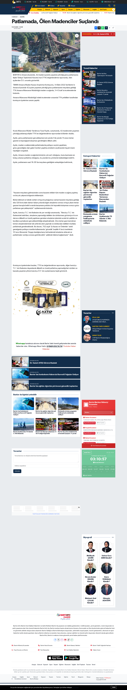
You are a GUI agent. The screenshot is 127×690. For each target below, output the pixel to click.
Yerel (93, 664)
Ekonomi (86, 9)
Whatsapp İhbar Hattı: (45, 346)
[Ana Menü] (113, 6)
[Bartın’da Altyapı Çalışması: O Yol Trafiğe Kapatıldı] (46, 424)
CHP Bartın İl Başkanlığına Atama (101, 339)
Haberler (15, 17)
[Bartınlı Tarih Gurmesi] (87, 328)
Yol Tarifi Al (101, 422)
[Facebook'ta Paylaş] (96, 27)
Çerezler (75, 687)
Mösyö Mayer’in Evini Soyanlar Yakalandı (102, 330)
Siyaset (55, 9)
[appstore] (55, 658)
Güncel (47, 9)
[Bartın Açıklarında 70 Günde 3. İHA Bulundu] (23, 424)
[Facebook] (55, 639)
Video (52, 6)
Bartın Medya (34, 679)
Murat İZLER (96, 335)
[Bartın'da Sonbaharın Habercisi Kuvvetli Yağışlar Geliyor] (23, 403)
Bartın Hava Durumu (46, 645)
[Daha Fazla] (106, 27)
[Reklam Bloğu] (46, 297)
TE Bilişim (107, 678)
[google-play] (72, 658)
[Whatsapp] (71, 639)
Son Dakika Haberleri (72, 650)
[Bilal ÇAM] (87, 319)
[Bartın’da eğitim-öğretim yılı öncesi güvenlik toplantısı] (46, 403)
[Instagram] (61, 639)
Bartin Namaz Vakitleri (73, 645)
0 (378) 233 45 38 (90, 422)
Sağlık (95, 9)
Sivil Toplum (104, 9)
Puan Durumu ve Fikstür (21, 650)
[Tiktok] (68, 639)
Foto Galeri (41, 6)
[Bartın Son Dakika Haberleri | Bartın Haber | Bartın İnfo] (19, 9)
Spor (63, 9)
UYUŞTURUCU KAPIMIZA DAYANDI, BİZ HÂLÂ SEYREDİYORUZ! (100, 321)
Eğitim (78, 9)
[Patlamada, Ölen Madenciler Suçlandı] (46, 52)
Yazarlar (62, 6)
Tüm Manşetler (44, 650)
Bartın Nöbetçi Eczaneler (21, 645)
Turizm (88, 664)
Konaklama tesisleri (20, 679)
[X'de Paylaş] (99, 27)
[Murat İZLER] (87, 337)
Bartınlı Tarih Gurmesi (100, 326)
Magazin (80, 677)
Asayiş (39, 9)
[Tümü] (113, 313)
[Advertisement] (46, 116)
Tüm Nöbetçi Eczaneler (99, 445)
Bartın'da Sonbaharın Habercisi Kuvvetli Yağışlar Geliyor (22, 412)
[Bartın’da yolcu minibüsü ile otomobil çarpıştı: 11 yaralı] (68, 424)
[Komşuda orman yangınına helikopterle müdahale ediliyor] (68, 403)
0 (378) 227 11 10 (90, 433)
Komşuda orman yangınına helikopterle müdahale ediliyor (67, 412)
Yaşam (70, 9)
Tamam (113, 687)
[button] (113, 9)
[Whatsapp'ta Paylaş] (102, 27)
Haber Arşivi (96, 650)
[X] (58, 639)
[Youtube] (65, 639)
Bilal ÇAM (96, 317)
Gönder (17, 471)
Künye (73, 6)
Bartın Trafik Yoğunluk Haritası (102, 645)
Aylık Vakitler (88, 475)
